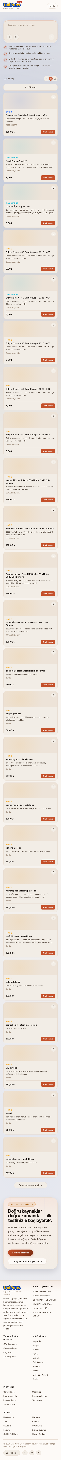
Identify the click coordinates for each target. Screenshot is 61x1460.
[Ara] (51, 37)
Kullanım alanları (39, 1396)
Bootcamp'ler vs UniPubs (44, 1300)
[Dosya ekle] (16, 37)
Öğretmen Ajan (10, 1344)
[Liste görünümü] (46, 79)
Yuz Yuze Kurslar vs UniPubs (42, 1314)
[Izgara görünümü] (51, 79)
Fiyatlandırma (9, 1400)
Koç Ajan (7, 1352)
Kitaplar (36, 1345)
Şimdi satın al (48, 132)
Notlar (35, 1354)
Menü (52, 6)
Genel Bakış (8, 1392)
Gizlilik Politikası (10, 1434)
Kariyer (35, 1421)
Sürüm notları (9, 1404)
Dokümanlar (38, 1362)
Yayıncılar (37, 1341)
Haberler (36, 1417)
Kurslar (36, 1349)
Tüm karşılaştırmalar (42, 1291)
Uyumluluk (37, 1426)
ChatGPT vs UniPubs (42, 1304)
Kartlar (36, 1379)
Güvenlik (7, 1426)
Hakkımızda (8, 1417)
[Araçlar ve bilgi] (9, 37)
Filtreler (32, 87)
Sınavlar (36, 1366)
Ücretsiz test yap (20, 1252)
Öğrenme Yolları (40, 1375)
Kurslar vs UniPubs (41, 1295)
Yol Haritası (37, 1400)
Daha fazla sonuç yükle (30, 1185)
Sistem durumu (39, 1430)
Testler (36, 1370)
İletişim (6, 1430)
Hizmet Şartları (39, 1434)
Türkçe (13, 1453)
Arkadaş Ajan (9, 1356)
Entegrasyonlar (10, 1396)
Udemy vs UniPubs (41, 1308)
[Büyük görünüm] (55, 79)
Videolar (37, 1358)
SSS (5, 1421)
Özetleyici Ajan (10, 1348)
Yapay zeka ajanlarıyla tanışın (27, 1261)
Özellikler (36, 1392)
